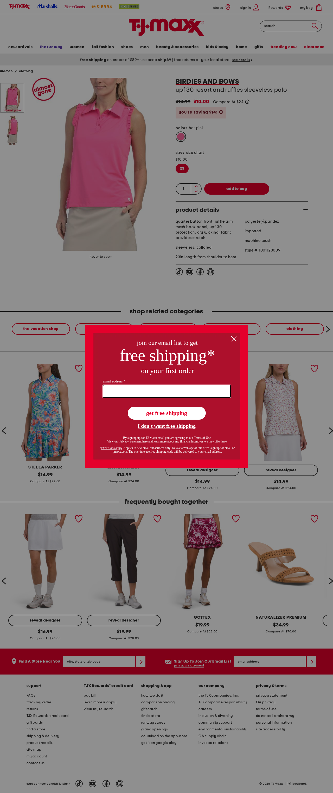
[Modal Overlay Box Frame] (166, 396)
